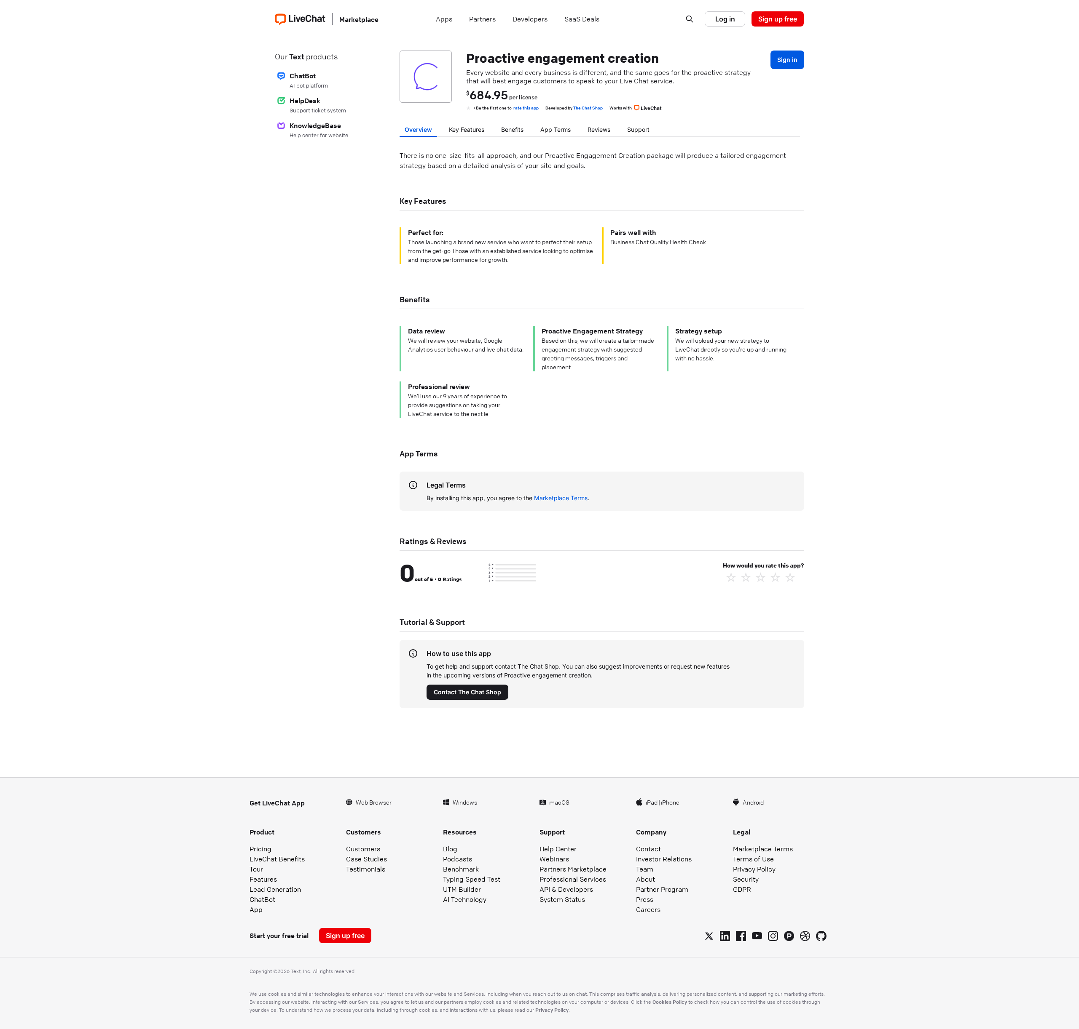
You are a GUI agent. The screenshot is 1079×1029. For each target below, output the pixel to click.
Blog (450, 849)
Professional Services (573, 879)
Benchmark (461, 869)
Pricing (260, 849)
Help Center (558, 849)
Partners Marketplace (573, 869)
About (645, 879)
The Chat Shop (588, 107)
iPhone (670, 802)
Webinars (554, 859)
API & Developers (566, 889)
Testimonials (365, 869)
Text (296, 56)
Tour (256, 869)
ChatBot (262, 899)
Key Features (466, 129)
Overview (418, 129)
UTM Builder (462, 889)
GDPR (742, 889)
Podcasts (457, 859)
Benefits (512, 129)
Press (644, 899)
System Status (562, 899)
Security (746, 879)
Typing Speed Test (471, 879)
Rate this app (526, 108)
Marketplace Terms (561, 497)
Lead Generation (275, 889)
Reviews (599, 129)
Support (638, 129)
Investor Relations (664, 859)
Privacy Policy (754, 869)
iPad (652, 802)
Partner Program (662, 889)
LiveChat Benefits (277, 859)
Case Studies (366, 859)
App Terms (555, 129)
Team (644, 869)
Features (263, 879)
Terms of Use (753, 859)
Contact (648, 849)
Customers (363, 849)
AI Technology (464, 899)
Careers (648, 909)
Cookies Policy (669, 1001)
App (256, 909)
